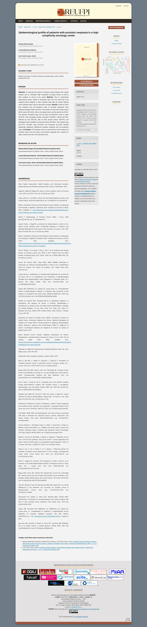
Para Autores (116, 90)
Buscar (83, 21)
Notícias (74, 21)
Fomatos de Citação (84, 129)
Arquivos (29, 21)
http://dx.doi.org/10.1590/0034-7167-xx (47, 516)
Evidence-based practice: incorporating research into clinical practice (62, 547)
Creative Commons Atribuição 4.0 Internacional (83, 609)
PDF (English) (87, 81)
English (116, 40)
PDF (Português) (87, 85)
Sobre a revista (60, 21)
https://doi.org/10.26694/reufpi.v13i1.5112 (32, 65)
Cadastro (118, 6)
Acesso (126, 6)
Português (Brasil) (117, 43)
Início (20, 21)
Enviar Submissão (116, 27)
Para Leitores (116, 87)
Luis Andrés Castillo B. (81, 616)
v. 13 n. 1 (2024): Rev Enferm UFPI (43, 27)
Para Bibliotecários (116, 93)
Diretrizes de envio (43, 21)
